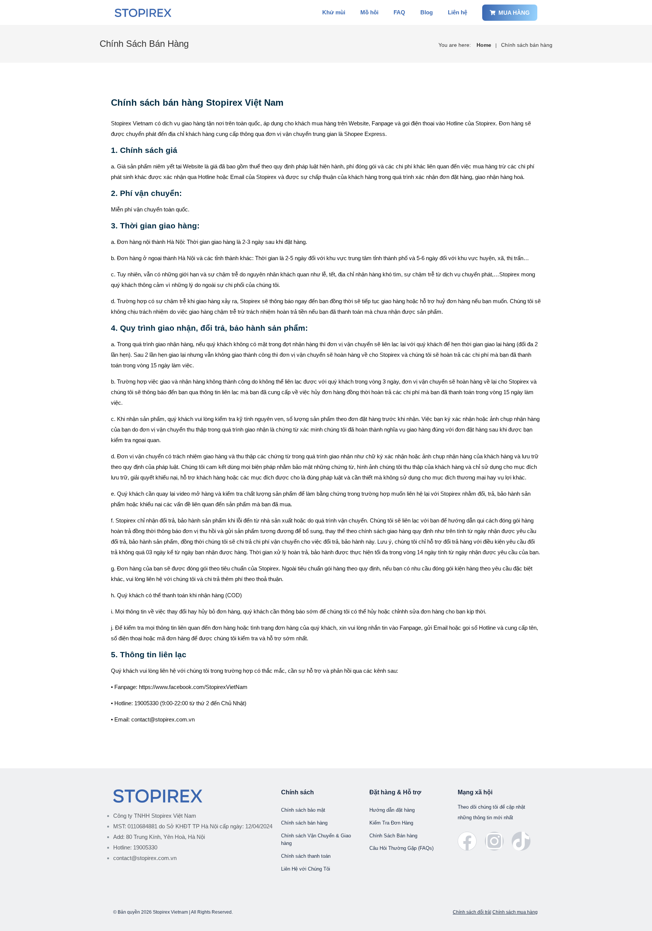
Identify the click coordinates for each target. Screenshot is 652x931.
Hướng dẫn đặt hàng (392, 810)
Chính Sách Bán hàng (393, 836)
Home (484, 45)
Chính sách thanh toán (306, 856)
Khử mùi (333, 12)
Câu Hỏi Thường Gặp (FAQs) (401, 848)
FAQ (399, 12)
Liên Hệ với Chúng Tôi (305, 869)
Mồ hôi (369, 12)
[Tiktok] (521, 841)
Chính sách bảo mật (303, 810)
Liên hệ (457, 12)
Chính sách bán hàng (526, 45)
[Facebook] (467, 841)
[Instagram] (494, 841)
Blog (426, 12)
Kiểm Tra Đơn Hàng (391, 823)
